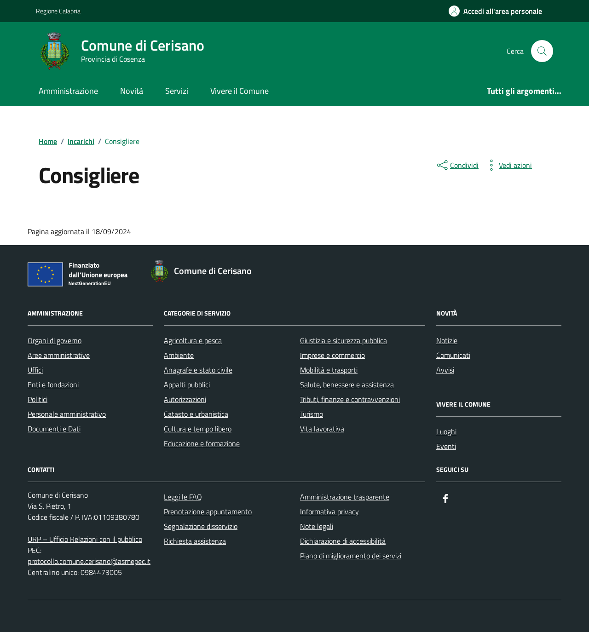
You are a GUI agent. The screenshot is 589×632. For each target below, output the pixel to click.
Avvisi (445, 369)
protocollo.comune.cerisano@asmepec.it (89, 561)
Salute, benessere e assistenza (347, 384)
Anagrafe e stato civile (198, 369)
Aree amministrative (59, 355)
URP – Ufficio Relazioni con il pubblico (85, 539)
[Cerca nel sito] (542, 51)
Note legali (316, 526)
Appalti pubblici (187, 384)
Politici (37, 399)
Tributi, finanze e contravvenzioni (350, 399)
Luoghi (446, 431)
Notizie (446, 340)
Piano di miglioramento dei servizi (350, 555)
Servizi (176, 91)
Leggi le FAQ (183, 496)
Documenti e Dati (54, 428)
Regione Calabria (58, 11)
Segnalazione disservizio (200, 526)
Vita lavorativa (322, 428)
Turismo (311, 413)
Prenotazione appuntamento (208, 511)
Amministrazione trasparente (344, 496)
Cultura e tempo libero (197, 428)
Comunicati (453, 355)
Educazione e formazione (202, 443)
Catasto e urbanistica (196, 413)
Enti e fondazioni (53, 384)
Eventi (446, 446)
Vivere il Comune (239, 91)
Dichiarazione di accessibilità (343, 540)
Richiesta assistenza (195, 540)
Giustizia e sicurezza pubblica (343, 340)
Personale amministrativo (67, 413)
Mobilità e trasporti (329, 369)
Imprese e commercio (332, 355)
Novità (131, 91)
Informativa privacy (329, 511)
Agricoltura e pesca (193, 340)
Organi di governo (54, 340)
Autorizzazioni (185, 399)
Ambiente (179, 355)
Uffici (35, 369)
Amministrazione (68, 91)
